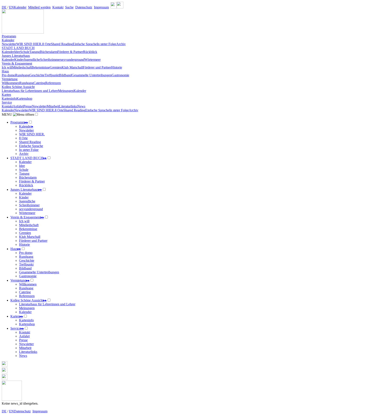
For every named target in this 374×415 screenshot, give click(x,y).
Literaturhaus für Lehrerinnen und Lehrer (30, 91)
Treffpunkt (52, 75)
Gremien (56, 67)
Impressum (101, 7)
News (81, 106)
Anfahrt (18, 106)
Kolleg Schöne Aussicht (18, 87)
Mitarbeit (53, 106)
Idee (17, 52)
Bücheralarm (48, 52)
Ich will (7, 67)
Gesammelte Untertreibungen (92, 75)
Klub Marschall (72, 67)
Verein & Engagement (17, 63)
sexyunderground (72, 59)
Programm (9, 36)
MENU (7, 114)
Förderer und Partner (97, 67)
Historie (116, 67)
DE (4, 7)
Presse (27, 106)
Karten (6, 94)
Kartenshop (24, 98)
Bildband (65, 75)
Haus (5, 71)
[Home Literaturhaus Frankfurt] (23, 32)
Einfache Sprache (85, 44)
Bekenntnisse (41, 67)
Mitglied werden (39, 7)
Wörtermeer (92, 59)
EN (11, 7)
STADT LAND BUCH (18, 48)
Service (7, 102)
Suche (69, 7)
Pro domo (8, 75)
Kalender (20, 7)
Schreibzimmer (50, 59)
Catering (39, 83)
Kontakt (57, 7)
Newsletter (9, 44)
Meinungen (66, 91)
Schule (24, 52)
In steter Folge (106, 44)
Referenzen (53, 83)
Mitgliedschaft (22, 67)
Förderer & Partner (70, 52)
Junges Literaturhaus (16, 56)
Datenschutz (83, 7)
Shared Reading (62, 44)
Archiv (121, 44)
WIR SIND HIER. (29, 44)
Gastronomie (120, 75)
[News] (187, 391)
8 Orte (46, 44)
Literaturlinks (68, 106)
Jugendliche (32, 59)
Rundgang (22, 75)
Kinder (19, 59)
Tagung (34, 52)
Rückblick (90, 52)
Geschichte (37, 75)
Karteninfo (9, 98)
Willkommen (10, 83)
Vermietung (10, 79)
